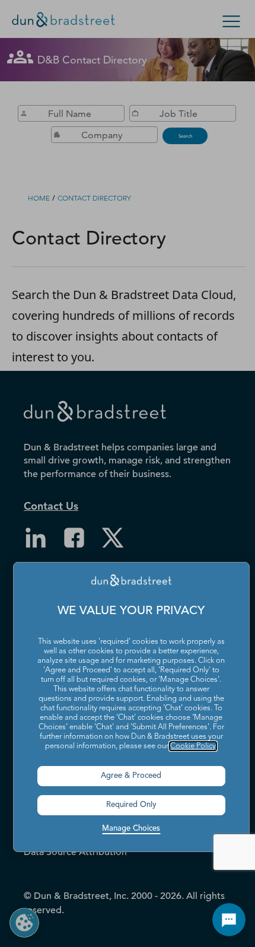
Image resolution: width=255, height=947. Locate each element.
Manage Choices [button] (131, 828)
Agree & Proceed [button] (131, 776)
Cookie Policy (193, 746)
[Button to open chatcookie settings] (229, 919)
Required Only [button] (131, 805)
